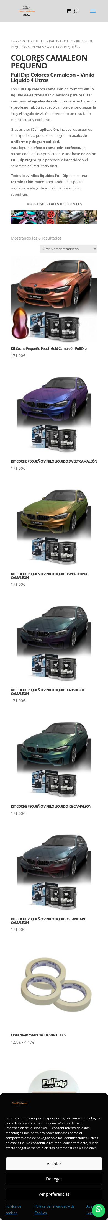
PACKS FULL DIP (34, 41)
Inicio (15, 41)
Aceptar (54, 1163)
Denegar (54, 1179)
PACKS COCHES (61, 41)
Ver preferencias (54, 1194)
